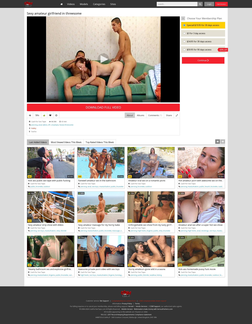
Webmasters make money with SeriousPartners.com (153, 309)
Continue (202, 60)
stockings (205, 231)
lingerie (150, 231)
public (32, 186)
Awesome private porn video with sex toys (99, 269)
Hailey (33, 128)
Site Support (104, 301)
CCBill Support (154, 306)
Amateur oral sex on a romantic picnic (146, 180)
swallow (153, 275)
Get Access (221, 4)
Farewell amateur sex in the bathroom (97, 180)
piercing (34, 125)
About (130, 115)
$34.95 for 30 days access (198, 41)
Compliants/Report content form (123, 301)
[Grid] (217, 141)
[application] (103, 59)
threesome (69, 125)
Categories (99, 4)
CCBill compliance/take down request (152, 301)
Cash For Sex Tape (38, 121)
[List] (222, 141)
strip (58, 231)
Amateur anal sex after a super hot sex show (200, 224)
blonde (63, 231)
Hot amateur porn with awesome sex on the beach (203, 180)
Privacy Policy (127, 303)
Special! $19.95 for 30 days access (202, 25)
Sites (113, 4)
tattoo (45, 125)
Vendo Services (141, 306)
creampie (55, 125)
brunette (39, 186)
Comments (155, 115)
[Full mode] (177, 115)
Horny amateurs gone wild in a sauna (146, 269)
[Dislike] (30, 115)
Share (169, 115)
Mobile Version (127, 309)
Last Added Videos (38, 142)
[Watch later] (56, 115)
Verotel (131, 306)
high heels (142, 231)
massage (116, 231)
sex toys (95, 186)
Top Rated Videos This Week (100, 142)
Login (209, 4)
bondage (118, 275)
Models (84, 4)
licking (159, 275)
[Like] (44, 115)
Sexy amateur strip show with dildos (45, 224)
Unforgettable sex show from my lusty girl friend (152, 224)
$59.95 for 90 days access (205, 49)
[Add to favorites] (50, 115)
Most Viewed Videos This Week (66, 142)
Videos (71, 4)
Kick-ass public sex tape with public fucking (49, 180)
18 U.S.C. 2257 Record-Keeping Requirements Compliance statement (126, 315)
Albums (140, 115)
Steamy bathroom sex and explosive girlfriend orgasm (54, 269)
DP (49, 125)
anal (40, 125)
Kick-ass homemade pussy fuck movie (197, 269)
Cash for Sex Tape (36, 4)
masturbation (104, 186)
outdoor (47, 186)
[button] (103, 59)
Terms (137, 303)
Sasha (33, 131)
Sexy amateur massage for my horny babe (99, 224)
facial (61, 125)
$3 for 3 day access (195, 33)
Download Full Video (103, 107)
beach (207, 186)
